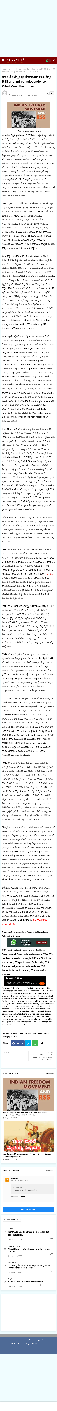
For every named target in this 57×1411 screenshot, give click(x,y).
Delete (22, 1196)
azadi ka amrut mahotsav (31, 1033)
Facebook (19, 1043)
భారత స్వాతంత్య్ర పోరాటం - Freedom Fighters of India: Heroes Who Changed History (27, 1155)
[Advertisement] (28, 28)
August (14, 1033)
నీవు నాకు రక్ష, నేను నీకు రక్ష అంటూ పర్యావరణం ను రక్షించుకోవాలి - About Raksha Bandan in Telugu (29, 1266)
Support (39, 1340)
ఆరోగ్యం (50, 574)
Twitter (28, 1043)
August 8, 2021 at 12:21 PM (20, 1180)
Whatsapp (35, 1043)
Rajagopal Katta (14, 69)
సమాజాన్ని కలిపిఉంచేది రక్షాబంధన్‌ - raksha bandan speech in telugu (28, 1233)
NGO (46, 1033)
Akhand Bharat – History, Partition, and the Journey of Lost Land (29, 1250)
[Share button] (42, 1043)
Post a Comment (28, 1209)
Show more (49, 1073)
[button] (3, 60)
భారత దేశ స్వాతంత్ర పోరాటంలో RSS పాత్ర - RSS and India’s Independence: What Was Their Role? (25, 1113)
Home (4, 69)
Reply (15, 1196)
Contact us (27, 1340)
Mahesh (14, 1178)
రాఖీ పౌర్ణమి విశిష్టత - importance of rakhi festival (25, 1282)
